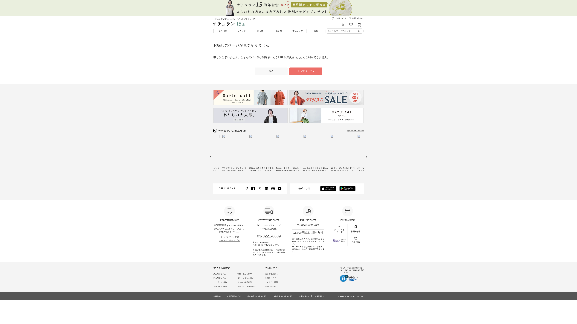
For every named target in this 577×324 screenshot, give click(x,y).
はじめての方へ (271, 274)
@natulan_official (355, 131)
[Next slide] (367, 157)
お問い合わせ (270, 286)
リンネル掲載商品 (244, 282)
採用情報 (318, 296)
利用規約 (217, 296)
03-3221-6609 (269, 236)
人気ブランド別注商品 (246, 286)
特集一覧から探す (244, 274)
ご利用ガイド (270, 278)
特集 (316, 31)
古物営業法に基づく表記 (283, 296)
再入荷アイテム (219, 278)
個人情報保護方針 (234, 296)
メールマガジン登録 (229, 237)
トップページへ (305, 71)
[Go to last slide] (210, 157)
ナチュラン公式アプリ (229, 240)
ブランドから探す (220, 286)
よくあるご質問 (271, 282)
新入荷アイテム (219, 274)
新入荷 (260, 31)
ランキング (297, 31)
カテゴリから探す (220, 282)
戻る (271, 71)
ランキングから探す (245, 278)
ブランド (241, 31)
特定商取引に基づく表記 (257, 296)
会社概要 (303, 296)
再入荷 (279, 31)
